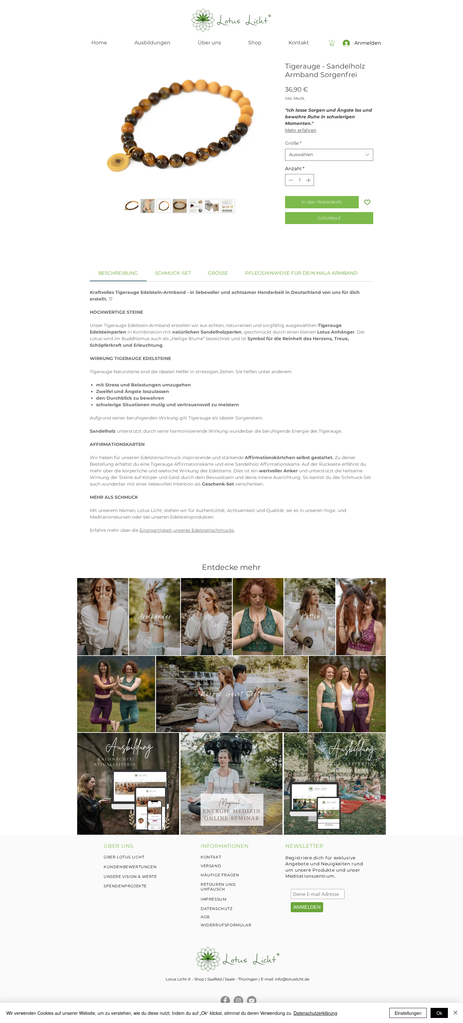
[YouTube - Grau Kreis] (251, 1000)
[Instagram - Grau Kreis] (238, 1000)
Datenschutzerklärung (315, 1013)
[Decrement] (290, 180)
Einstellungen (408, 1013)
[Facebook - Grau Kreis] (225, 1000)
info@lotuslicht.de (292, 979)
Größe (293, 143)
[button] (332, 43)
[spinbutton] (299, 180)
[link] (118, 273)
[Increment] (309, 180)
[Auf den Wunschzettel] (367, 202)
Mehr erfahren (300, 130)
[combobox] (329, 155)
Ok (439, 1013)
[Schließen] (455, 1013)
